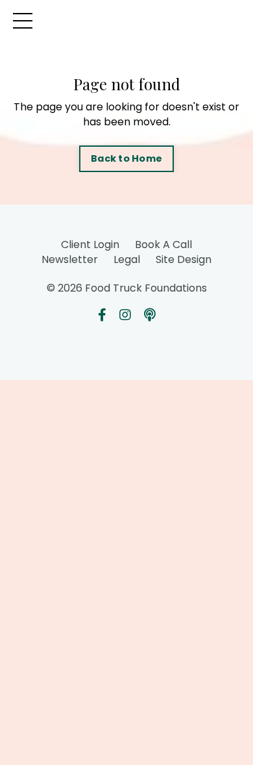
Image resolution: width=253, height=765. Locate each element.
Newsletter (70, 259)
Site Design (183, 259)
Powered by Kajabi (126, 347)
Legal (127, 259)
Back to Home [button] (126, 158)
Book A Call (163, 244)
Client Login (90, 244)
